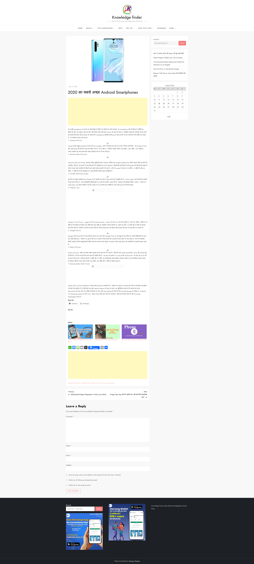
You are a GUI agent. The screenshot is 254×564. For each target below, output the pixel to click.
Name (68, 446)
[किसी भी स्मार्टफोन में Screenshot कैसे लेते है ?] (107, 331)
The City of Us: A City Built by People (166, 69)
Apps (120, 28)
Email (68, 455)
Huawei (71, 383)
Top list (129, 28)
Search (156, 39)
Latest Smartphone (83, 383)
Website (68, 465)
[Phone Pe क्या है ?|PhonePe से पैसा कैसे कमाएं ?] (134, 331)
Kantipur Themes (134, 561)
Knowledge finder (127, 17)
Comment (70, 416)
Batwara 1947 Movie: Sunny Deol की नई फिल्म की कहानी (169, 74)
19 (164, 103)
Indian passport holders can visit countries (167, 58)
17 (154, 103)
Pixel (103, 383)
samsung (110, 383)
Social (89, 28)
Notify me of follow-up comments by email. (83, 480)
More (172, 28)
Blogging (161, 28)
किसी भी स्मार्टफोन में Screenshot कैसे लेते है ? (106, 340)
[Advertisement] (107, 112)
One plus (96, 383)
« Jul (168, 116)
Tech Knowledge (105, 28)
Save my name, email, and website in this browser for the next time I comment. (95, 475)
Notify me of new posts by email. (80, 485)
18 (159, 103)
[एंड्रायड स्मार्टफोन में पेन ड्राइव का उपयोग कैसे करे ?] (80, 331)
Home (80, 28)
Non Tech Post (145, 28)
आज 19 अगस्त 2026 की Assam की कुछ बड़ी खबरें (168, 53)
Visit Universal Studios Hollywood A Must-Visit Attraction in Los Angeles (168, 63)
